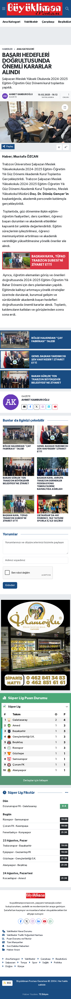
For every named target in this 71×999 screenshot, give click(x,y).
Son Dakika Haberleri (18, 946)
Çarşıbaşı (48, 21)
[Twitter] (36, 407)
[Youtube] (55, 407)
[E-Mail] (24, 407)
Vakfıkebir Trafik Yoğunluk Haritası (25, 935)
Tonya (23, 962)
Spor (34, 962)
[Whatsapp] (50, 921)
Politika (58, 962)
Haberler (7, 49)
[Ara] (67, 9)
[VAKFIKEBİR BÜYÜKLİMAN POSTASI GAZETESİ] (34, 8)
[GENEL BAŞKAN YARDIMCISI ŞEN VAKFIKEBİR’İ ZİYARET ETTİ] (52, 434)
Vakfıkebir (31, 21)
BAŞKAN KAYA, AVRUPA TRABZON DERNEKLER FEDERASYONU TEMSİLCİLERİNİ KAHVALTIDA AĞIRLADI (50, 483)
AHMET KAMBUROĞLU (35, 400)
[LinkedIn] (38, 921)
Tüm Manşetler (15, 942)
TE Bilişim (43, 994)
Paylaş (9, 146)
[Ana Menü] (3, 8)
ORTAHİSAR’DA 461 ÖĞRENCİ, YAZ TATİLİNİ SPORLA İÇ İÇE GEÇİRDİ (50, 518)
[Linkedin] (49, 407)
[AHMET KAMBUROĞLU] (11, 402)
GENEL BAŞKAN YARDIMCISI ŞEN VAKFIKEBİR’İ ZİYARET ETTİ (52, 449)
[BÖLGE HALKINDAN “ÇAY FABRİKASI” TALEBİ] (18, 434)
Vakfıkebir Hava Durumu (19, 931)
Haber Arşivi (13, 950)
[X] (26, 921)
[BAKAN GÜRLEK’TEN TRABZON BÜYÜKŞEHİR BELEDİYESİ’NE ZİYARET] (18, 466)
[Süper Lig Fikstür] (66, 792)
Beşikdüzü (61, 959)
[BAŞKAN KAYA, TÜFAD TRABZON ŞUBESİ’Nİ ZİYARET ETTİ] (18, 504)
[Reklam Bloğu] (35, 645)
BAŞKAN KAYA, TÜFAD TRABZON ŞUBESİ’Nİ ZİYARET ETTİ (15, 518)
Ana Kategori (11, 21)
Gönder (10, 585)
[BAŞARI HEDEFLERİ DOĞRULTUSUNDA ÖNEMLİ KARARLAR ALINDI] (35, 122)
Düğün (9, 966)
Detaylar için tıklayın (35, 780)
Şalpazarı (10, 962)
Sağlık (45, 962)
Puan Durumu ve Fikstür (19, 938)
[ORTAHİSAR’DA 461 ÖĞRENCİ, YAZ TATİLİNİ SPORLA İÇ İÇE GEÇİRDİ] (52, 504)
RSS (9, 983)
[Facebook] (30, 407)
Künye (21, 966)
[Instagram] (42, 407)
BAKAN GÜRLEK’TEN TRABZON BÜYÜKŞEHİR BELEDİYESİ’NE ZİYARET (16, 481)
